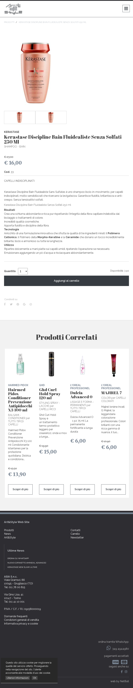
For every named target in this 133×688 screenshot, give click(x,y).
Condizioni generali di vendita (21, 619)
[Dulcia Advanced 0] (82, 364)
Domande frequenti (15, 616)
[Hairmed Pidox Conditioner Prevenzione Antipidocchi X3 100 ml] (20, 364)
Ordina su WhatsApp (18, 558)
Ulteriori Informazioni (18, 678)
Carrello (75, 533)
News (7, 533)
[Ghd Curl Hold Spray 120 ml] (51, 364)
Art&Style (10, 537)
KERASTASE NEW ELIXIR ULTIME (22, 567)
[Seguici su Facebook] (122, 671)
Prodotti (9, 530)
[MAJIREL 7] (113, 364)
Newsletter (77, 537)
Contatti (75, 530)
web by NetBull (119, 681)
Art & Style (14, 8)
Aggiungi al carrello (66, 280)
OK (34, 678)
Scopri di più (20, 489)
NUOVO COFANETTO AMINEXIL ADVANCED (26, 563)
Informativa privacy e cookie (21, 623)
